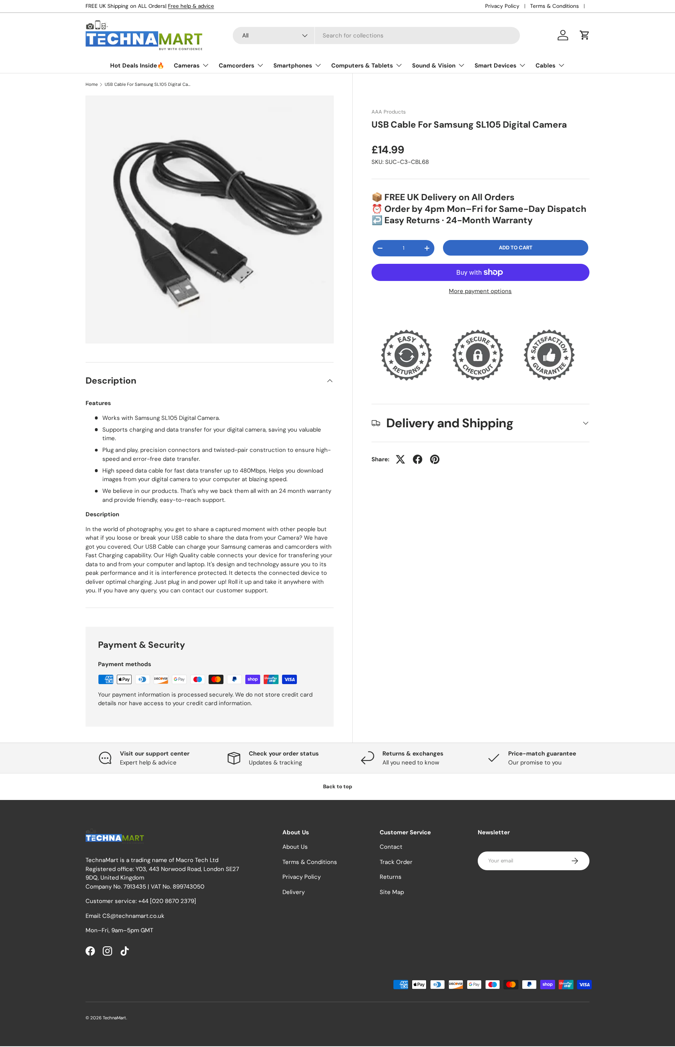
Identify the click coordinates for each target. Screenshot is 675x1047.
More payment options (480, 291)
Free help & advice (191, 6)
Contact (391, 847)
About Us (295, 847)
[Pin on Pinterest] (434, 459)
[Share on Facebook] (417, 459)
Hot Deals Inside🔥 (137, 65)
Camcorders (236, 65)
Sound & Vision (433, 65)
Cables (545, 65)
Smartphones (292, 65)
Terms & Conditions (554, 6)
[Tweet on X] (400, 459)
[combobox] (376, 35)
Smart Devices (495, 65)
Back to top (337, 786)
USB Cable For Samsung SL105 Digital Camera (149, 84)
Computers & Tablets (362, 65)
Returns (391, 877)
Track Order (396, 862)
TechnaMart (114, 1017)
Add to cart (515, 247)
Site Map (392, 892)
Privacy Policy (502, 6)
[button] (584, 35)
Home (92, 84)
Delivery (293, 892)
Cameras (187, 65)
